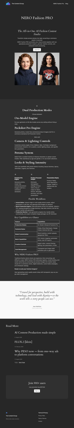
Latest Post (37, 49)
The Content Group (18, 3)
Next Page (22, 362)
